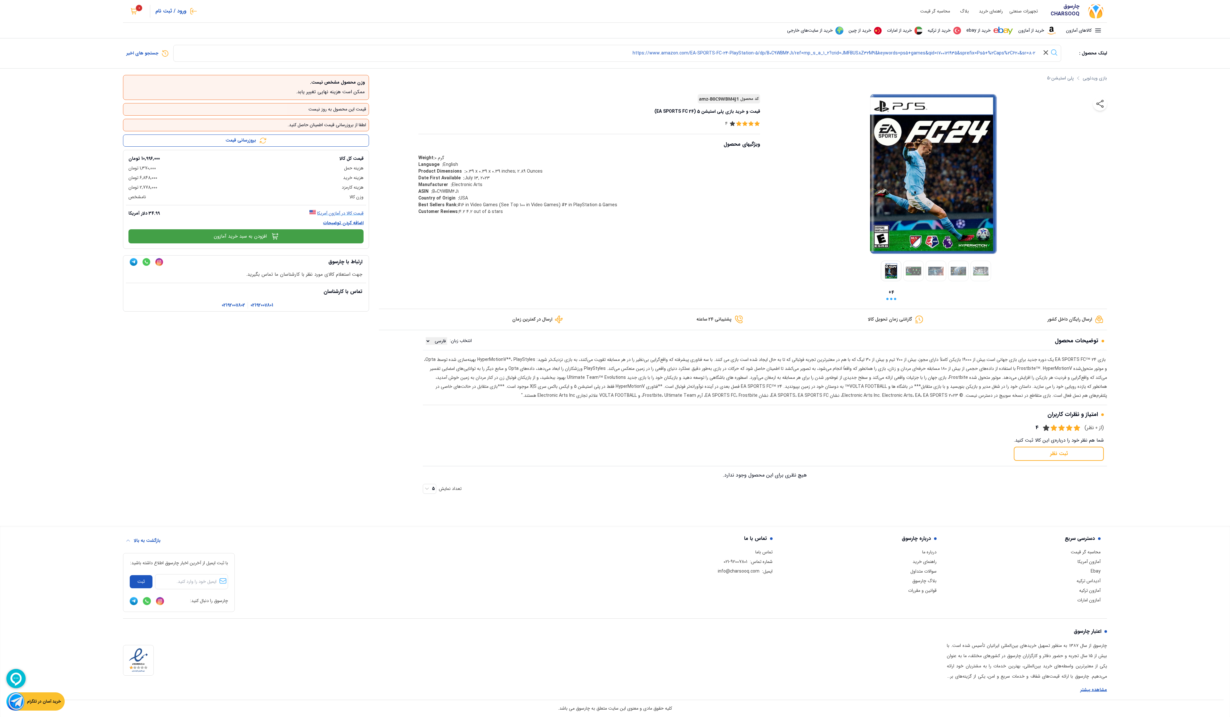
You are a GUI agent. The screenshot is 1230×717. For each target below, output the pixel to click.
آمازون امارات (1089, 600)
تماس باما (764, 552)
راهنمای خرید (991, 11)
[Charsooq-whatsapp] (146, 262)
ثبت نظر (1059, 454)
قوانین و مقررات (922, 590)
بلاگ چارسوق (924, 581)
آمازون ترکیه (1090, 590)
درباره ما (929, 552)
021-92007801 (735, 561)
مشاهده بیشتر (1093, 690)
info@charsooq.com (738, 571)
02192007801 (261, 305)
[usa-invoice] (246, 152)
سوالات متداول (923, 571)
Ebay (1096, 571)
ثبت (141, 581)
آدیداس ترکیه (1089, 581)
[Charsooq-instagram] (159, 262)
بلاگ (964, 11)
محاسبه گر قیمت (935, 11)
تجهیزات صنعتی (1023, 11)
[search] (1054, 52)
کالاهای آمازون (1079, 30)
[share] (1099, 103)
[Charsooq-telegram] (133, 262)
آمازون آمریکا (1089, 561)
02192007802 (233, 305)
